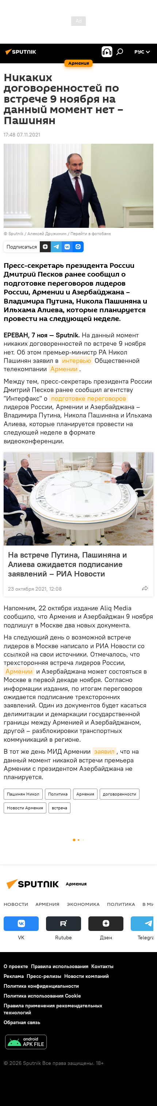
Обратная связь (22, 1022)
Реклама (14, 976)
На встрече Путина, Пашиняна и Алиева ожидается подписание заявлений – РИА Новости (67, 564)
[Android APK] (26, 1043)
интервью (76, 360)
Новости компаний (86, 976)
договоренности (119, 794)
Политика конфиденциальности (41, 986)
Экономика (83, 904)
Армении (63, 369)
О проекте (16, 966)
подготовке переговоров (88, 398)
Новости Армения (25, 807)
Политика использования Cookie (42, 995)
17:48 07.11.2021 (22, 134)
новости (16, 904)
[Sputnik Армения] (22, 54)
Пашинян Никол (23, 794)
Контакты (102, 966)
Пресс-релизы (44, 976)
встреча (59, 807)
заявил (104, 751)
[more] (145, 588)
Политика (58, 794)
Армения (85, 794)
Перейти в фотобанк (90, 233)
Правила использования (59, 966)
